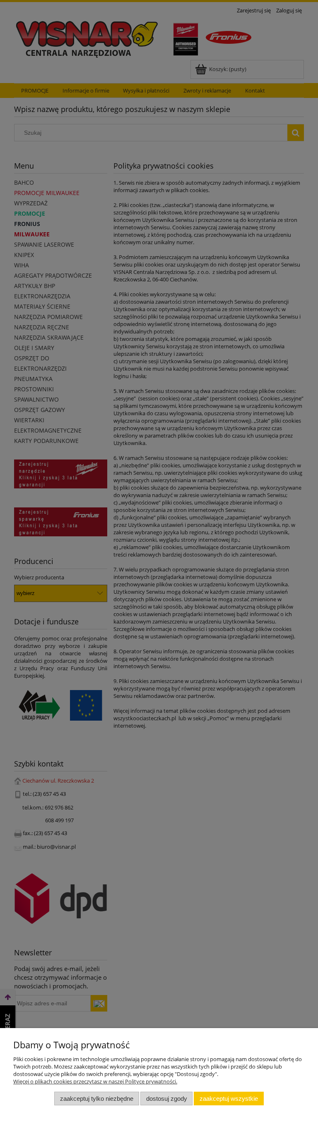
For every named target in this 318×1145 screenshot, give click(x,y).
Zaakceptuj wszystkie (229, 1098)
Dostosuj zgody (166, 1098)
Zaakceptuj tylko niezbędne (96, 1098)
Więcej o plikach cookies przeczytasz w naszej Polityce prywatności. (95, 1081)
